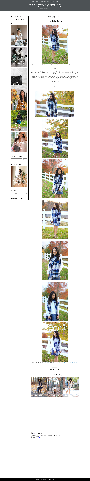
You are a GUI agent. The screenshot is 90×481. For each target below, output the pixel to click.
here (65, 362)
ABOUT (37, 1)
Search (25, 159)
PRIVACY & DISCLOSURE (45, 1)
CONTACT (52, 1)
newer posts (52, 468)
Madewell (60, 17)
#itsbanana (39, 17)
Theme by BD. (51, 479)
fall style (53, 17)
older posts (58, 468)
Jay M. (57, 17)
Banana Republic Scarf (73, 362)
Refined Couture (45, 5)
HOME (33, 1)
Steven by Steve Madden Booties (56, 363)
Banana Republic (46, 17)
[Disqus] (55, 415)
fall (50, 17)
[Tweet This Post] (53, 369)
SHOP (57, 1)
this (46, 362)
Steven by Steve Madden (67, 17)
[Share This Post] (55, 369)
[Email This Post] (58, 369)
